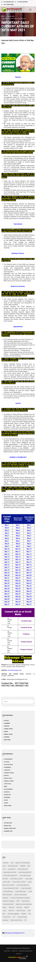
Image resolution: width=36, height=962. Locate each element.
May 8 (7, 544)
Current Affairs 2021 (23, 869)
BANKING (22, 866)
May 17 (7, 567)
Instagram (26, 634)
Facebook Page (26, 621)
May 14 (7, 559)
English (6, 731)
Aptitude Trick (8, 764)
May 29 (7, 599)
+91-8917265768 (22, 2)
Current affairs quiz (8, 891)
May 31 (7, 604)
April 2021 (5, 862)
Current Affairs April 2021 (25, 872)
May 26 (7, 591)
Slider (6, 800)
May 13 (7, 557)
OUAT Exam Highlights (13, 913)
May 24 (7, 586)
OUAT (4, 910)
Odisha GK (7, 792)
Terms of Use (14, 951)
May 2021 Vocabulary (8, 901)
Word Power (7, 739)
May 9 (7, 546)
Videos (6, 803)
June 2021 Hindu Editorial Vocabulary (20, 897)
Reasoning (6, 737)
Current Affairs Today (20, 891)
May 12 (7, 554)
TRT (25, 920)
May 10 (7, 549)
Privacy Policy (7, 951)
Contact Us (18, 953)
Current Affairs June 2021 (19, 882)
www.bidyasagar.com (15, 670)
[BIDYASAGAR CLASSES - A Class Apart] (13, 9)
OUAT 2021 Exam (21, 910)
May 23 (7, 583)
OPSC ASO (19, 907)
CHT (4, 869)
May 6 (7, 538)
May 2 (7, 528)
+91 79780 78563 (9, 4)
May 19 (7, 573)
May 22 (7, 581)
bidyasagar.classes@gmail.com (14, 933)
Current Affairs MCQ (26, 888)
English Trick (8, 778)
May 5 (7, 536)
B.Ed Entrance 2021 (13, 866)
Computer (6, 726)
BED (29, 866)
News (5, 786)
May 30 (7, 602)
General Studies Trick (10, 828)
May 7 (7, 541)
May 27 (7, 594)
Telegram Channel (26, 649)
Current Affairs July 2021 (16, 878)
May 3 (7, 530)
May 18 (7, 570)
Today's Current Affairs (16, 920)
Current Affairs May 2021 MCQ (10, 888)
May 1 (7, 525)
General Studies (8, 734)
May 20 (7, 575)
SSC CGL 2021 (6, 917)
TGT (14, 917)
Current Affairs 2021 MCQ (9, 872)
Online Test (7, 794)
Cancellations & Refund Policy (25, 951)
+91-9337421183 (9, 2)
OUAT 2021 (11, 910)
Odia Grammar (8, 789)
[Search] (32, 699)
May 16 (7, 565)
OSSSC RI (26, 907)
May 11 (7, 551)
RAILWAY (24, 913)
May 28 (7, 596)
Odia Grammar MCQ (8, 904)
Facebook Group (26, 627)
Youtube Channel (26, 642)
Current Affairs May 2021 (23, 885)
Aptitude (6, 720)
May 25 (7, 588)
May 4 (7, 533)
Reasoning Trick (8, 831)
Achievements (8, 759)
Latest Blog (7, 783)
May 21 (7, 578)
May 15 (7, 562)
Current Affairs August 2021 (10, 875)
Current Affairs (8, 728)
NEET (18, 901)
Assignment (7, 723)
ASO (12, 862)
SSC (30, 913)
